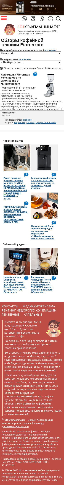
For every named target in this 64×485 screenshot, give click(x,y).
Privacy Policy (49, 479)
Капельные (33, 314)
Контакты (10, 306)
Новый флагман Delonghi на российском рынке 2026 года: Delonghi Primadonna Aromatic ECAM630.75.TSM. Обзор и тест (15, 285)
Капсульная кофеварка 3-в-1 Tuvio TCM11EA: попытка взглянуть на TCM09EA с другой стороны (43, 183)
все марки (50, 50)
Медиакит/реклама (39, 306)
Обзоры (30, 122)
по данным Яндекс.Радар (23, 425)
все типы (24, 59)
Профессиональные (46, 122)
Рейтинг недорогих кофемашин (29, 310)
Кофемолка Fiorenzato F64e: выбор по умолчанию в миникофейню (15, 79)
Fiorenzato (26, 120)
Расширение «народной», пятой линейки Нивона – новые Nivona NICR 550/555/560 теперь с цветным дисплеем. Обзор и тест (42, 285)
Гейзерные (11, 314)
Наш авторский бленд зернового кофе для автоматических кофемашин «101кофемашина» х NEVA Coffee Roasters (42, 232)
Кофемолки (19, 122)
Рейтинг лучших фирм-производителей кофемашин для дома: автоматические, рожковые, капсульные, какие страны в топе (16, 214)
